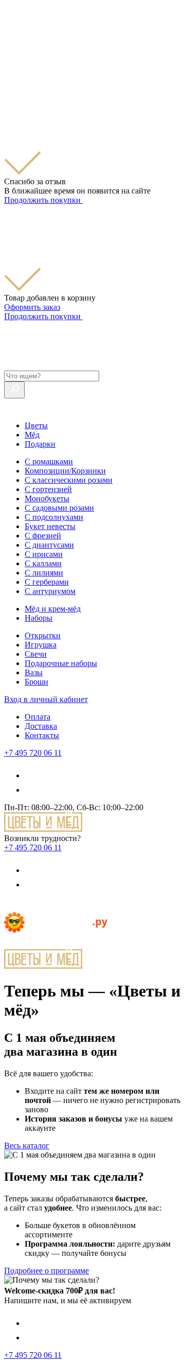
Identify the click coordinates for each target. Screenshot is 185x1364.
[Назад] (10, 907)
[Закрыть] (10, 83)
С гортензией (48, 489)
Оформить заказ (32, 307)
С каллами (43, 563)
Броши (36, 681)
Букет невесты (50, 526)
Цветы (36, 425)
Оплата (37, 716)
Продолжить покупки (43, 200)
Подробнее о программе (46, 1270)
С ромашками (49, 461)
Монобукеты (47, 498)
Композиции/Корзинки (65, 470)
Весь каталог (26, 1145)
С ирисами (44, 554)
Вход (46, 699)
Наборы (38, 618)
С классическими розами (69, 480)
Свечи (36, 654)
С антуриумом (50, 591)
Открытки (43, 635)
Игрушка (41, 644)
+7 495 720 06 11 (33, 752)
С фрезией (43, 535)
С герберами (47, 582)
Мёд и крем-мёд (53, 608)
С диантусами (49, 544)
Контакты (42, 735)
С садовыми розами (59, 507)
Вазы (34, 672)
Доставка (41, 726)
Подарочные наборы (61, 663)
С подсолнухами (54, 517)
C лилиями (44, 572)
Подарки (40, 444)
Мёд (32, 434)
